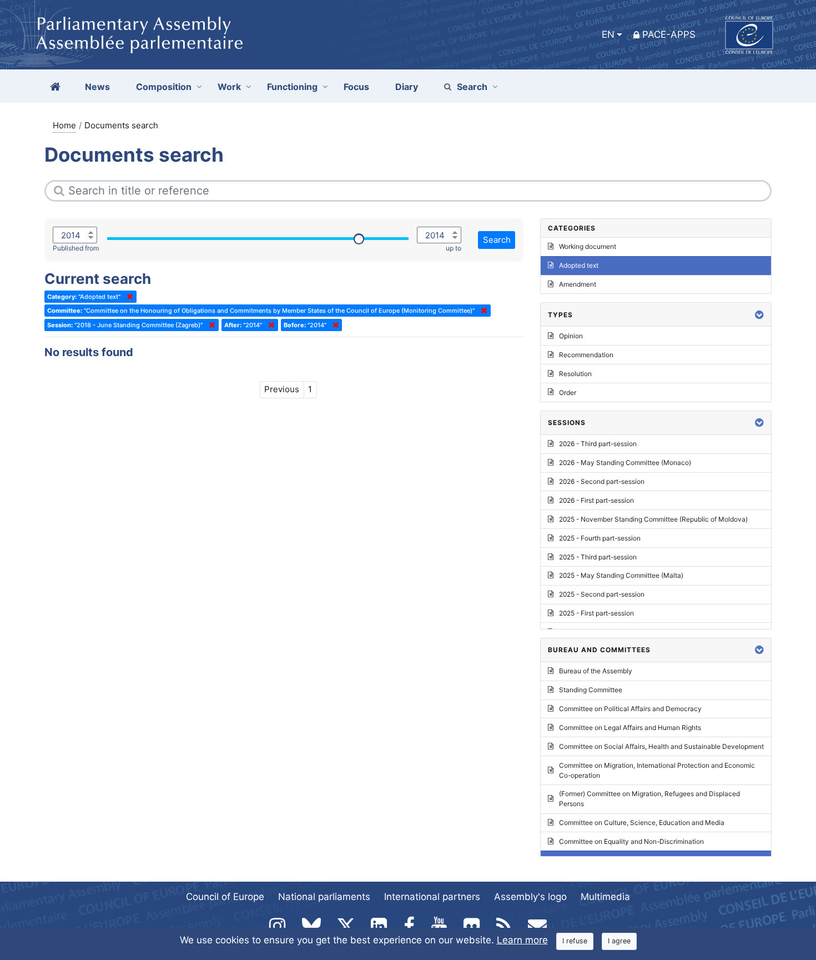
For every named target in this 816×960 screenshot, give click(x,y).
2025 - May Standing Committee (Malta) (621, 575)
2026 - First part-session (596, 500)
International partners (432, 896)
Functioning (292, 86)
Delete (127, 296)
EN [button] (608, 34)
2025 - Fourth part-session (600, 538)
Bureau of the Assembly (595, 671)
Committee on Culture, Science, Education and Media (641, 822)
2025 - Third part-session (598, 557)
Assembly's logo (530, 896)
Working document (587, 246)
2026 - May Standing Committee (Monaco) (625, 462)
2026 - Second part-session (601, 481)
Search (472, 86)
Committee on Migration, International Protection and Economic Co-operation (657, 770)
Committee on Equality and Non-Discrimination (631, 841)
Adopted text (578, 265)
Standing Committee (590, 690)
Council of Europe (225, 896)
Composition (164, 86)
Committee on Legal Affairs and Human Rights (630, 727)
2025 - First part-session (596, 613)
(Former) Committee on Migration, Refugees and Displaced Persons (649, 798)
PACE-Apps (669, 34)
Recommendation (586, 355)
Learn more (522, 940)
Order (567, 392)
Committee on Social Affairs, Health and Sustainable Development (661, 746)
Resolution (575, 373)
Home (64, 125)
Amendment (577, 284)
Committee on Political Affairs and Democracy (630, 708)
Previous (281, 389)
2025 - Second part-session (601, 594)
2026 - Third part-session (598, 443)
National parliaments (324, 896)
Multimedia (605, 896)
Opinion (571, 336)
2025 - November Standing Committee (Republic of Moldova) (653, 519)
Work (229, 86)
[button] (759, 314)
